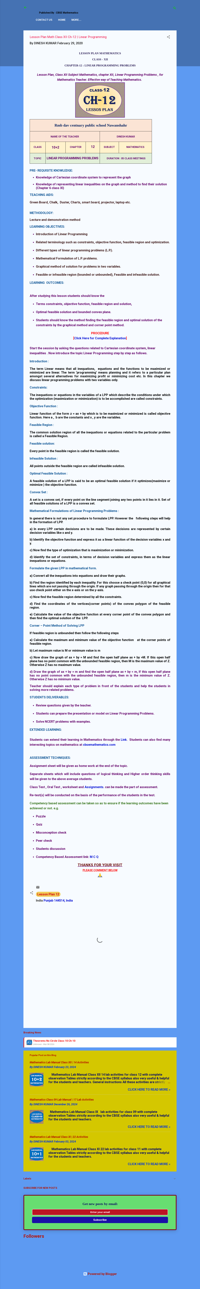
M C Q (94, 857)
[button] (168, 37)
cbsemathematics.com (99, 745)
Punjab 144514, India (58, 900)
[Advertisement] (100, 999)
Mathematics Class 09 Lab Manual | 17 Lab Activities (62, 1099)
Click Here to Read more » (149, 1089)
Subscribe (100, 1219)
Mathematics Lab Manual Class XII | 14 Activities (59, 1062)
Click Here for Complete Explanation (100, 338)
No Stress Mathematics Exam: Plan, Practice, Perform (65, 1043)
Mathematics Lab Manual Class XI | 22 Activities (59, 1136)
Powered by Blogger (102, 1274)
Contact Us (44, 20)
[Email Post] (38, 888)
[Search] (175, 8)
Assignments (94, 787)
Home (62, 20)
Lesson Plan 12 (48, 894)
